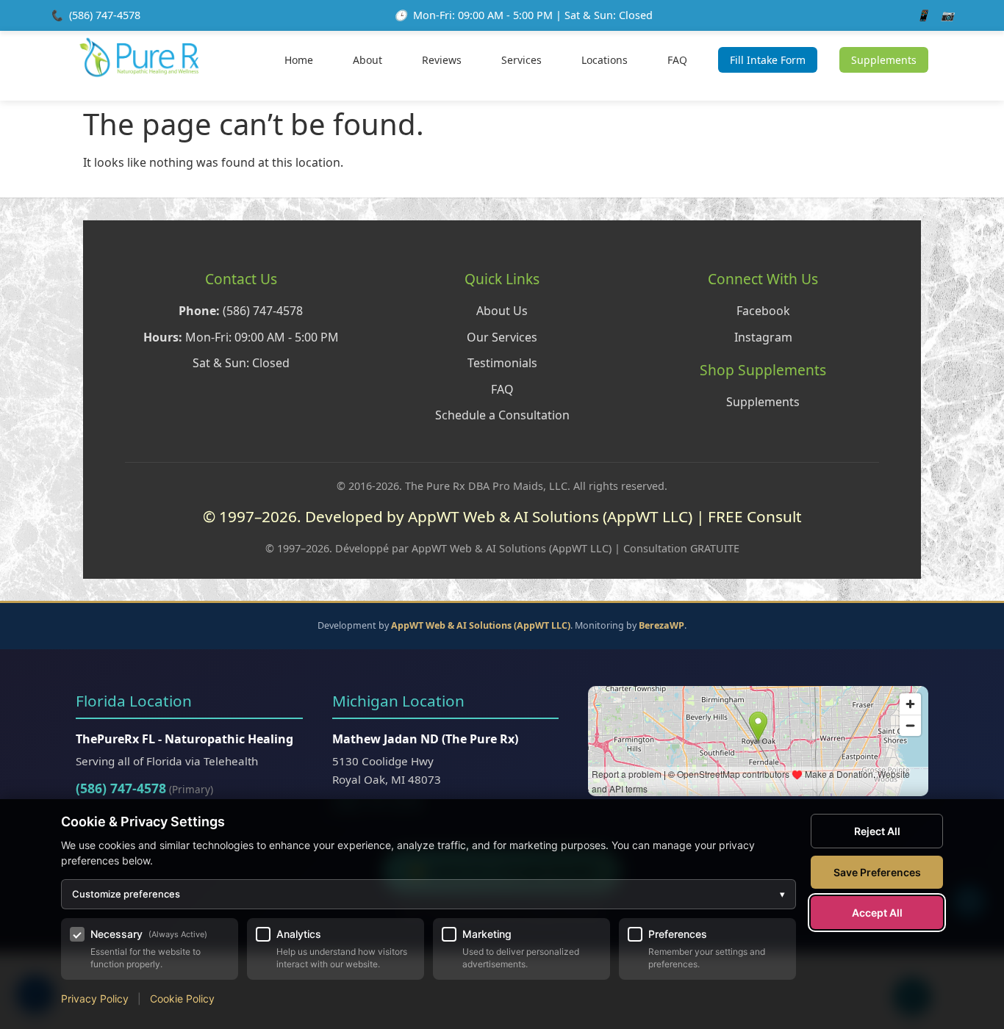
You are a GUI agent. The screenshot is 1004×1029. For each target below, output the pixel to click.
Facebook (763, 311)
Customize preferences (428, 894)
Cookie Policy (182, 998)
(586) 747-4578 (104, 15)
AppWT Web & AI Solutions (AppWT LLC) (480, 625)
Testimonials (502, 363)
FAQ (677, 60)
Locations (604, 60)
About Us (502, 311)
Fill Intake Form (768, 60)
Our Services (502, 337)
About (367, 60)
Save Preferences (877, 872)
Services (521, 60)
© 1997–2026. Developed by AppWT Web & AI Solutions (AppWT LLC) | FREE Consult (502, 516)
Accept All (877, 912)
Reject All (877, 831)
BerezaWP (661, 625)
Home (298, 60)
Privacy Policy (95, 998)
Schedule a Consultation (502, 415)
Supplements (884, 60)
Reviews (442, 60)
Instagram (763, 337)
